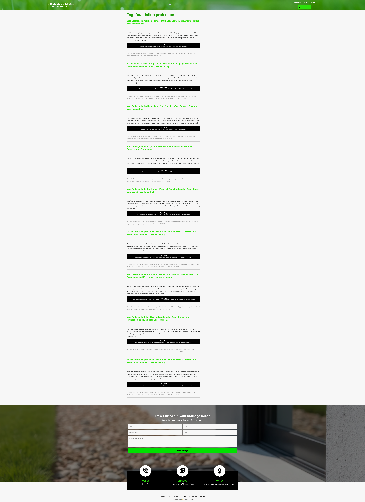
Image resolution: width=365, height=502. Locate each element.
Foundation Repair (165, 264)
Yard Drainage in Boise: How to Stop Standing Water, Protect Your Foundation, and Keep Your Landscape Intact (158, 318)
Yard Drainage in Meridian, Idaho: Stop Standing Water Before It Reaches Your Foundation (162, 107)
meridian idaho (135, 138)
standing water (135, 55)
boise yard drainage (188, 349)
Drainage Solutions (153, 96)
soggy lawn (130, 224)
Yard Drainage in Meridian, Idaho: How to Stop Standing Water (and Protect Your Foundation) (163, 22)
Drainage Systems (153, 392)
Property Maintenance (165, 136)
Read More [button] (163, 45)
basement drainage (190, 96)
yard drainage (144, 55)
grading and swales (154, 352)
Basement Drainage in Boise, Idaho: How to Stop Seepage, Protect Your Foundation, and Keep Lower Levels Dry (161, 233)
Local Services (176, 96)
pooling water (131, 181)
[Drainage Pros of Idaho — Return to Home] (182, 5)
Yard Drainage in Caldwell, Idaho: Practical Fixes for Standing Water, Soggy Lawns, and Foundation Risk (163, 190)
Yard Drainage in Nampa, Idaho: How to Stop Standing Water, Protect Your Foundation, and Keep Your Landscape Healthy (162, 275)
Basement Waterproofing (140, 96)
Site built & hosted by (182, 499)
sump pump (151, 266)
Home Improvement (141, 53)
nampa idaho (195, 179)
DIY (134, 53)
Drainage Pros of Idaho (175, 497)
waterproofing (160, 266)
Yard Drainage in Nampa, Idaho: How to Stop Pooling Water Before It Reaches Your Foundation (159, 148)
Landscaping (151, 53)
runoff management (141, 181)
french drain (144, 98)
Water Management (161, 53)
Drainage (135, 136)
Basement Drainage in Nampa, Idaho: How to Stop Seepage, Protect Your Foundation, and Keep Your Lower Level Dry (162, 65)
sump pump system (166, 98)
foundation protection (185, 53)
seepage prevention (154, 98)
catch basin (175, 53)
